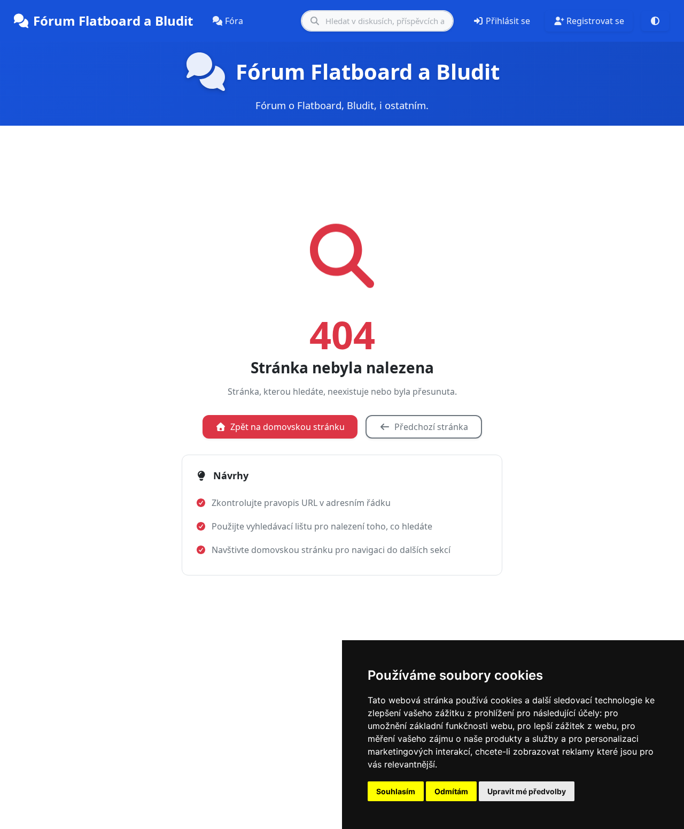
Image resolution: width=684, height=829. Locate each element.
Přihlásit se (508, 21)
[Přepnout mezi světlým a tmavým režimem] (655, 21)
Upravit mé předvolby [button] (526, 791)
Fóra (234, 21)
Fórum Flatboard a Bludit (113, 20)
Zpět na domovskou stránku (287, 427)
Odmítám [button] (451, 791)
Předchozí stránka (431, 427)
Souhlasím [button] (395, 791)
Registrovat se (595, 21)
